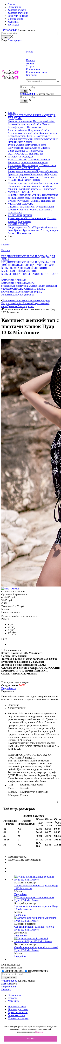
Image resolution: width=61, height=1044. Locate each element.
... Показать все (33, 127)
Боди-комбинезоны (47, 171)
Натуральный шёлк (44, 121)
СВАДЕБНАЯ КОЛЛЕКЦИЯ (30, 268)
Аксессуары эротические (22, 171)
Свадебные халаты (28, 189)
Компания (7, 983)
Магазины (13, 1001)
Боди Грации (15, 230)
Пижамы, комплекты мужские (24, 194)
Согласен (30, 1038)
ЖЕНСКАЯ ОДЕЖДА (21, 274)
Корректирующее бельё (21, 227)
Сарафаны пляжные (39, 159)
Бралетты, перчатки (19, 174)
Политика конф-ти (18, 1018)
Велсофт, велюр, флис (20, 136)
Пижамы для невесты (20, 183)
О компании (33, 72)
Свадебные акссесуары (45, 183)
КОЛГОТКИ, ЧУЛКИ (46, 274)
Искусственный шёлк (29, 124)
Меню (29, 51)
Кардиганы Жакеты (28, 209)
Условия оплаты (17, 1006)
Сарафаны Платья (18, 206)
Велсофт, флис (16, 127)
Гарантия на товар (18, 1012)
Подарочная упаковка (22, 294)
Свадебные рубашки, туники (24, 186)
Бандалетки (24, 221)
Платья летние (30, 165)
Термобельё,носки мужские (31, 197)
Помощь (6, 989)
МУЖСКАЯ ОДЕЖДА (14, 271)
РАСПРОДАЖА (17, 153)
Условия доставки (18, 1009)
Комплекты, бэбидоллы (43, 174)
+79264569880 (9, 30)
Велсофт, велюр (16, 150)
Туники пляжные (17, 159)
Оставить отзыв (16, 1015)
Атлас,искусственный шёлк (23, 133)
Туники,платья (16, 144)
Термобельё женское (45, 227)
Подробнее (20, 894)
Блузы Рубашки (37, 206)
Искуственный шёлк (19, 147)
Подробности (8, 688)
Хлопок (46, 124)
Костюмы (44, 209)
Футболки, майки (28, 200)
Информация (8, 986)
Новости (45, 72)
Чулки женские (16, 218)
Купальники (14, 165)
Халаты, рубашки (17, 130)
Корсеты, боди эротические (23, 177)
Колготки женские (35, 218)
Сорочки (13, 139)
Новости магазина (37, 970)
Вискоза (12, 124)
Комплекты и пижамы (20, 121)
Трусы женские (31, 230)
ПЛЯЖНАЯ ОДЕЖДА (22, 265)
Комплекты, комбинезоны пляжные (27, 162)
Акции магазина (14, 970)
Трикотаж (12, 306)
